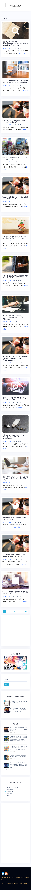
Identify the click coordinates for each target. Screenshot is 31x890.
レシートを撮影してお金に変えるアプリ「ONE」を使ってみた (15, 277)
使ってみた (10, 791)
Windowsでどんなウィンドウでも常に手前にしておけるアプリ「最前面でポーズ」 (15, 478)
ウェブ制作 (10, 793)
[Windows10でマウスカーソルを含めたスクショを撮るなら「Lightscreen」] (15, 69)
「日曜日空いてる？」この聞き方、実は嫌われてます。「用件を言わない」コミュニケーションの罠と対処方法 (18, 748)
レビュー (11, 241)
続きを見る (22, 53)
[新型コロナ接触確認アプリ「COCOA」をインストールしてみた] (15, 146)
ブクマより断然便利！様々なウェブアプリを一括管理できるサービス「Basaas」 (15, 317)
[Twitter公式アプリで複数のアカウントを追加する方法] (15, 506)
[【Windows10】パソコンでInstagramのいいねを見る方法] (15, 386)
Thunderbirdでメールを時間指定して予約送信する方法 (18, 702)
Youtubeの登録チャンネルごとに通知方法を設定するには (15, 198)
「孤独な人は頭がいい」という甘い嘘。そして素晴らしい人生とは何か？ (18, 755)
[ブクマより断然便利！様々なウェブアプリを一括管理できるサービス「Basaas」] (15, 304)
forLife (11, 162)
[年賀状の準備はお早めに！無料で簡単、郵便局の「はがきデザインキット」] (15, 225)
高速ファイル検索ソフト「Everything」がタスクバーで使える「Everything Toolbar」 (15, 43)
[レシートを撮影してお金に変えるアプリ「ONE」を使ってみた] (15, 265)
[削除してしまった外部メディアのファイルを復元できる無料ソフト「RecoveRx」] (15, 424)
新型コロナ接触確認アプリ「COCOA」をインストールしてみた (15, 158)
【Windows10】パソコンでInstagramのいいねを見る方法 (15, 399)
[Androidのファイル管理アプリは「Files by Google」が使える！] (15, 543)
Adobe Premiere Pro (13, 787)
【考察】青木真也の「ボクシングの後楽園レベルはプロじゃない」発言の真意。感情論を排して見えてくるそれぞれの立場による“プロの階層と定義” (18, 738)
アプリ (8, 796)
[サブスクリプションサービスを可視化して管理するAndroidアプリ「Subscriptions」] (15, 345)
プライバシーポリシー (12, 883)
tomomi (4, 48)
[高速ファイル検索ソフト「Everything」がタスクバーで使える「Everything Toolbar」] (15, 30)
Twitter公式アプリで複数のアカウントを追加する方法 (14, 518)
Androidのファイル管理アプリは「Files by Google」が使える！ (13, 555)
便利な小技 (10, 789)
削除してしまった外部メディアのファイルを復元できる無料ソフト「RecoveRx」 (15, 437)
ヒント (11, 48)
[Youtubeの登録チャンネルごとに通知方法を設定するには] (15, 186)
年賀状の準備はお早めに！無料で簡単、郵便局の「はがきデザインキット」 (15, 237)
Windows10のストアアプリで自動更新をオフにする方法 (15, 593)
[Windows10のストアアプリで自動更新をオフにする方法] (15, 580)
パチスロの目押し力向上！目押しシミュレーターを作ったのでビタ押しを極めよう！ (18, 709)
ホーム (3, 883)
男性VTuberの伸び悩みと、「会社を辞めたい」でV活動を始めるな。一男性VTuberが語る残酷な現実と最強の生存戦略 (18, 765)
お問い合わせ (23, 883)
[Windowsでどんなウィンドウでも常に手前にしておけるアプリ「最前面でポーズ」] (15, 465)
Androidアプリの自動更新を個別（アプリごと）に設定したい (15, 121)
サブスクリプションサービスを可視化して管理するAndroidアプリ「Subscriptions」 (15, 358)
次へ (26, 611)
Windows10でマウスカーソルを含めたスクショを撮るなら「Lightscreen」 (15, 82)
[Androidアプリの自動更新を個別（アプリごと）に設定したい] (15, 109)
